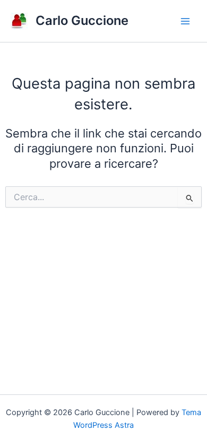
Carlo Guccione (82, 20)
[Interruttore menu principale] (185, 21)
